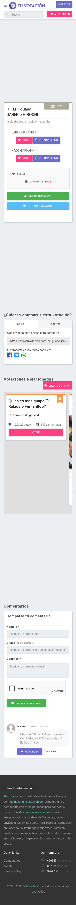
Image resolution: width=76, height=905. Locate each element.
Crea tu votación (59, 385)
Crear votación (60, 14)
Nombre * (13, 626)
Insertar (55, 323)
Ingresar (64, 4)
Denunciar (50, 751)
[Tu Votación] (25, 6)
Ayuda (8, 866)
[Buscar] (7, 15)
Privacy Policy (12, 871)
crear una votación (37, 812)
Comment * (14, 658)
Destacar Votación (40, 205)
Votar (26, 140)
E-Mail (20, 642)
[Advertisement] (38, 60)
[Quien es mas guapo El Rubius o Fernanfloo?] (36, 435)
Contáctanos (12, 860)
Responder (31, 751)
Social (21, 323)
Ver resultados (39, 196)
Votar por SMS (48, 140)
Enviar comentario (28, 703)
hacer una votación (26, 801)
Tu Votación (11, 796)
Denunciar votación (40, 181)
